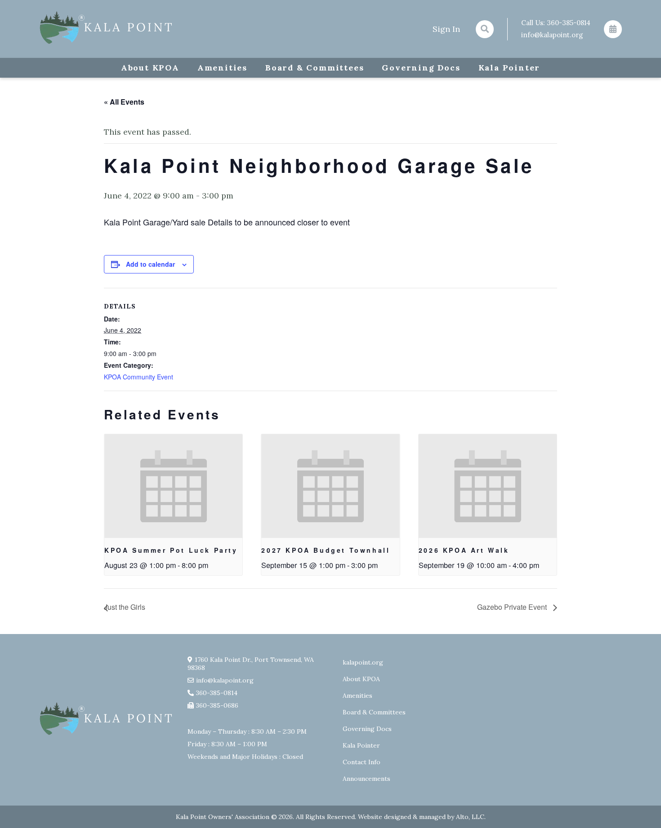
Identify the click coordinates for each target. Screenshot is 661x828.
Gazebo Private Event (513, 607)
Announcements (366, 779)
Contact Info (361, 762)
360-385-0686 (217, 705)
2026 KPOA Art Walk (464, 550)
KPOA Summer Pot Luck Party (171, 550)
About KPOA (150, 67)
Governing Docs (421, 67)
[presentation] (173, 485)
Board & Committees (314, 67)
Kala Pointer (509, 67)
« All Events (124, 102)
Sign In (446, 29)
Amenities (222, 67)
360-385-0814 (568, 22)
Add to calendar (150, 264)
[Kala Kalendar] (613, 29)
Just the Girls (124, 607)
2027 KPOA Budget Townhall (325, 550)
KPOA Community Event (138, 376)
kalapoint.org (363, 662)
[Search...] (485, 29)
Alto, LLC (470, 817)
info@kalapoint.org (552, 35)
